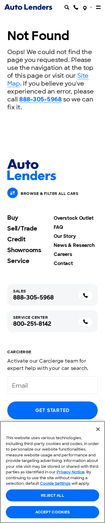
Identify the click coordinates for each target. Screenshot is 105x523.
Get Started (52, 410)
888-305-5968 (40, 99)
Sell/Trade (22, 228)
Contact (63, 263)
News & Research (74, 245)
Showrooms (24, 250)
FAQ (58, 227)
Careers (63, 254)
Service (18, 261)
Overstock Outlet (74, 218)
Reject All (52, 495)
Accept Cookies (52, 512)
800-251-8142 (32, 324)
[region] (52, 472)
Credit (16, 239)
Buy (12, 217)
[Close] (98, 429)
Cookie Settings (55, 483)
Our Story (65, 236)
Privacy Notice (71, 472)
